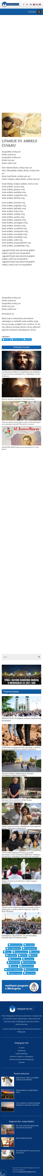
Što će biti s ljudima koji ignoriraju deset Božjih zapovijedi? (27, 1126)
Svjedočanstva (29, 962)
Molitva (24, 955)
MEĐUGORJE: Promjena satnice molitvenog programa (21, 719)
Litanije (28, 340)
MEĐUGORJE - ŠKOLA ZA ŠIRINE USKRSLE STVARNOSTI (27, 1079)
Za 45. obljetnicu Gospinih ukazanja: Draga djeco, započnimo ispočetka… (28, 1104)
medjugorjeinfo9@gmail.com (27, 1172)
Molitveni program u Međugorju (21, 1056)
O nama (21, 1047)
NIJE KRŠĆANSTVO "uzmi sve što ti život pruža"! (28, 1152)
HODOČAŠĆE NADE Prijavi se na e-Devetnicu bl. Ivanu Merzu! (20, 448)
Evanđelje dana (14, 948)
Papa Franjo (15, 959)
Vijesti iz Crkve (27, 966)
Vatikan (14, 966)
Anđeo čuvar (18, 340)
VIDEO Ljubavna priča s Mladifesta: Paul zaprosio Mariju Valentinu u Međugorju (21, 827)
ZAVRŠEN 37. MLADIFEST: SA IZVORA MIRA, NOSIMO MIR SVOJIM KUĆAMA (19, 936)
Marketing (21, 1050)
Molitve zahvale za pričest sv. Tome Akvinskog (18, 399)
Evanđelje (30, 945)
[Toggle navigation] (39, 12)
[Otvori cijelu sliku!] (21, 125)
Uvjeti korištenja (21, 1053)
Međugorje (12, 955)
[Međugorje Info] (11, 4)
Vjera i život (30, 973)
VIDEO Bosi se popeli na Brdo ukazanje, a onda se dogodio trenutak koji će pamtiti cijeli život (21, 748)
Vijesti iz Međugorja (14, 970)
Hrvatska (35, 952)
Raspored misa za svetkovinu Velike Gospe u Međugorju (19, 882)
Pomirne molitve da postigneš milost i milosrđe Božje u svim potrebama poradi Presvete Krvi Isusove (21, 423)
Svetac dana (14, 962)
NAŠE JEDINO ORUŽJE (24, 1138)
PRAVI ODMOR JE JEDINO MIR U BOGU (27, 1091)
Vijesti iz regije (32, 970)
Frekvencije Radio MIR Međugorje (21, 1059)
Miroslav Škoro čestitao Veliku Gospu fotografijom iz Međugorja (17, 801)
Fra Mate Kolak (30, 948)
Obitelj (33, 955)
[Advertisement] (21, 39)
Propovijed (29, 959)
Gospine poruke (21, 952)
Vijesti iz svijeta (15, 973)
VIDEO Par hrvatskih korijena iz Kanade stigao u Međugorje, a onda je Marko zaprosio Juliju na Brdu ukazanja (21, 909)
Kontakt (21, 1062)
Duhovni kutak (16, 945)
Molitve (7, 340)
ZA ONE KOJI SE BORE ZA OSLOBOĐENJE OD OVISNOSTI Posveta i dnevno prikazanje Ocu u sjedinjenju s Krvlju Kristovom (21, 374)
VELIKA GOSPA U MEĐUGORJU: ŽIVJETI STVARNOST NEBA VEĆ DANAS (18, 775)
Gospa (8, 952)
